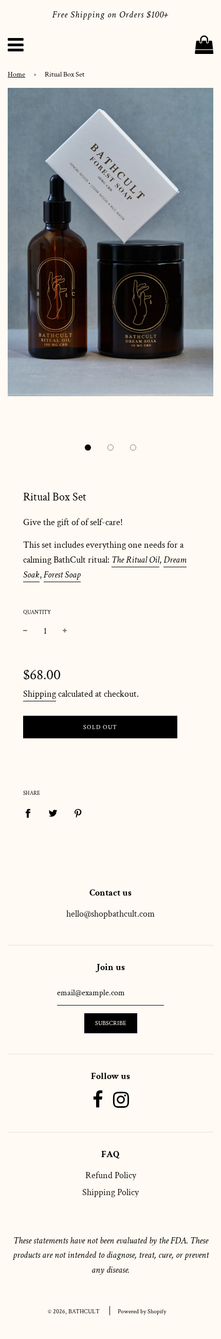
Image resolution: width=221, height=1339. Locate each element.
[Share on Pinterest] (78, 813)
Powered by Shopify (142, 1311)
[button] (88, 447)
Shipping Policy (110, 1192)
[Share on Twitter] (53, 813)
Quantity (37, 612)
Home (16, 74)
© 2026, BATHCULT (74, 1311)
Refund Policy (110, 1175)
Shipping (39, 694)
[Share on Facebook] (31, 813)
